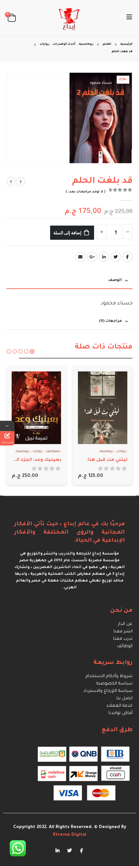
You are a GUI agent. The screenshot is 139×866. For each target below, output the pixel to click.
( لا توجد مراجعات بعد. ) (85, 192)
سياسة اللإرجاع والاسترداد (108, 691)
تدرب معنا (123, 639)
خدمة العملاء (120, 705)
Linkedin (57, 850)
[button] (32, 351)
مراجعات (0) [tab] (110, 321)
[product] (102, 407)
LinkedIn (104, 257)
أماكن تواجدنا (120, 713)
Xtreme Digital (69, 835)
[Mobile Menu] (127, 18)
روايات (121, 451)
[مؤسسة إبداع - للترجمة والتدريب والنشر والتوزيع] (69, 18)
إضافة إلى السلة (67, 233)
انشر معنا (123, 631)
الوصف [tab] (115, 280)
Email (80, 257)
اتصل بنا (124, 698)
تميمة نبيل (53, 451)
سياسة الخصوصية (114, 683)
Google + (92, 257)
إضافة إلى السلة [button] (88, 382)
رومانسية (106, 451)
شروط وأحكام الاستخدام (109, 676)
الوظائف (125, 646)
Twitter (116, 257)
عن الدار (125, 624)
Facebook (127, 257)
